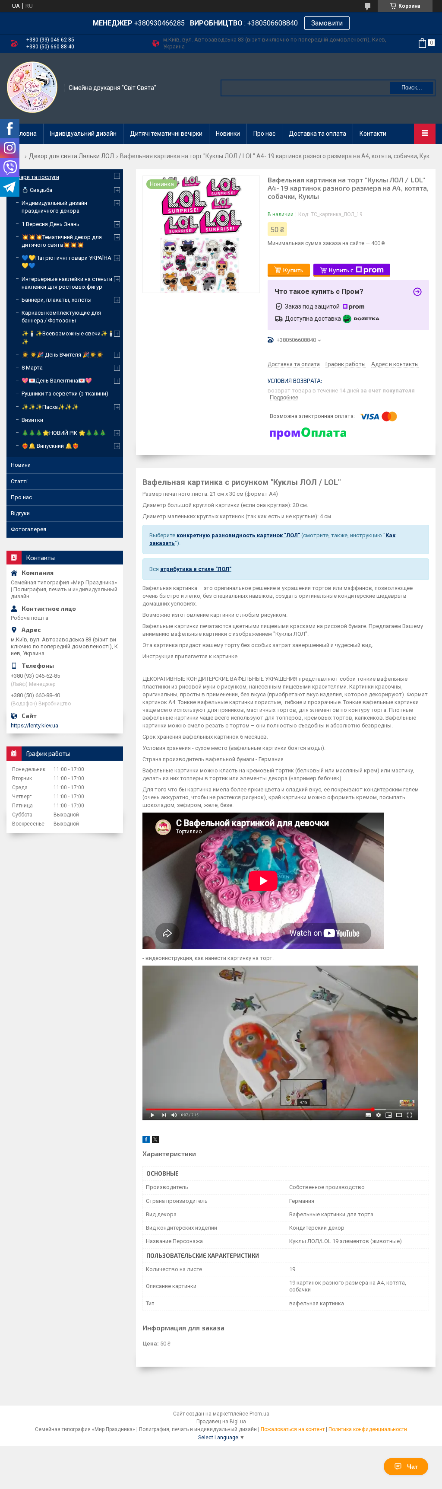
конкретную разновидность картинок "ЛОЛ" (238, 535)
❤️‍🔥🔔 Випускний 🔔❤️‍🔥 (50, 446)
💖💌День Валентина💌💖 (57, 380)
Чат (412, 1466)
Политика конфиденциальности (367, 1429)
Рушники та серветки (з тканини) (65, 393)
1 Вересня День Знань (50, 224)
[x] (155, 1141)
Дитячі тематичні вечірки (166, 133)
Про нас (264, 133)
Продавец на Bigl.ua (221, 1422)
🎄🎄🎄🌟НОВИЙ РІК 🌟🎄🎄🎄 (64, 433)
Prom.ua (259, 1414)
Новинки (228, 133)
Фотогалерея (28, 529)
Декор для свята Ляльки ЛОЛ (71, 156)
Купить (293, 270)
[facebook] (146, 1141)
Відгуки (20, 513)
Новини (21, 465)
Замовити (327, 23)
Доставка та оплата (317, 133)
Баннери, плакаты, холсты (57, 300)
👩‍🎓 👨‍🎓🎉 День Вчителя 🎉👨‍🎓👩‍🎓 (62, 354)
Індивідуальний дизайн (83, 133)
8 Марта (32, 367)
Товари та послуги (35, 177)
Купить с (341, 270)
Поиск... (411, 87)
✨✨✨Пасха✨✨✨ (50, 407)
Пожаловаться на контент (293, 1429)
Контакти (373, 133)
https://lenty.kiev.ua (34, 725)
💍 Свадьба (37, 190)
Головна (25, 133)
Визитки (32, 420)
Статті (19, 481)
